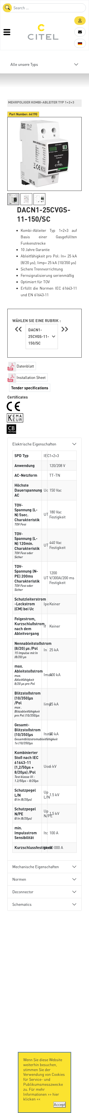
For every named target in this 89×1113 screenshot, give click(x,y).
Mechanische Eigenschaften (35, 866)
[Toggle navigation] (7, 32)
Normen (19, 879)
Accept (59, 1104)
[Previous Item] (19, 329)
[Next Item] (65, 329)
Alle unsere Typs (24, 64)
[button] (80, 20)
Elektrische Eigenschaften (34, 443)
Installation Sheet (31, 377)
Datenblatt (25, 366)
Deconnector (22, 891)
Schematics (22, 904)
